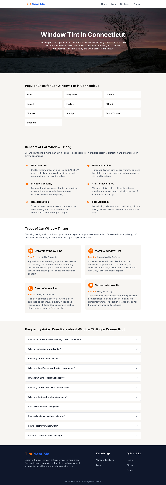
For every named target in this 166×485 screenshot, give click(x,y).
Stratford (31, 122)
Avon (29, 94)
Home (104, 4)
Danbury (110, 94)
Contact (137, 4)
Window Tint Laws (105, 460)
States (130, 465)
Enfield (30, 104)
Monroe (31, 113)
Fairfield (70, 104)
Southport (71, 113)
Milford (109, 104)
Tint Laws (124, 4)
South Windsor (113, 113)
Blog (113, 4)
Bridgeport (71, 94)
